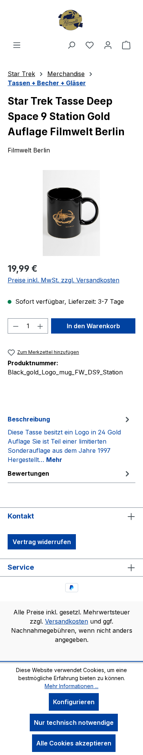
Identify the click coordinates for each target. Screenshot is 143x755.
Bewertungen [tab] (28, 473)
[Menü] (17, 44)
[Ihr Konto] (108, 44)
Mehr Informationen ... (71, 686)
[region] (71, 213)
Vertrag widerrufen (42, 542)
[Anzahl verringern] (16, 326)
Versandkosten (66, 621)
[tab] (70, 439)
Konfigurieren (74, 702)
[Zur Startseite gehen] (72, 20)
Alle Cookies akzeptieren (73, 743)
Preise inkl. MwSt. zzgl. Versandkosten (63, 280)
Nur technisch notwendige (74, 722)
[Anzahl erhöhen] (40, 326)
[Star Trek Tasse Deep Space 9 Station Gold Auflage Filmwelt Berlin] (71, 213)
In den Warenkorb (93, 326)
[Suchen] (71, 44)
